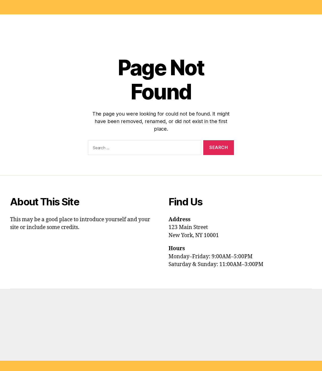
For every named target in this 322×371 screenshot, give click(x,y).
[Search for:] (143, 148)
